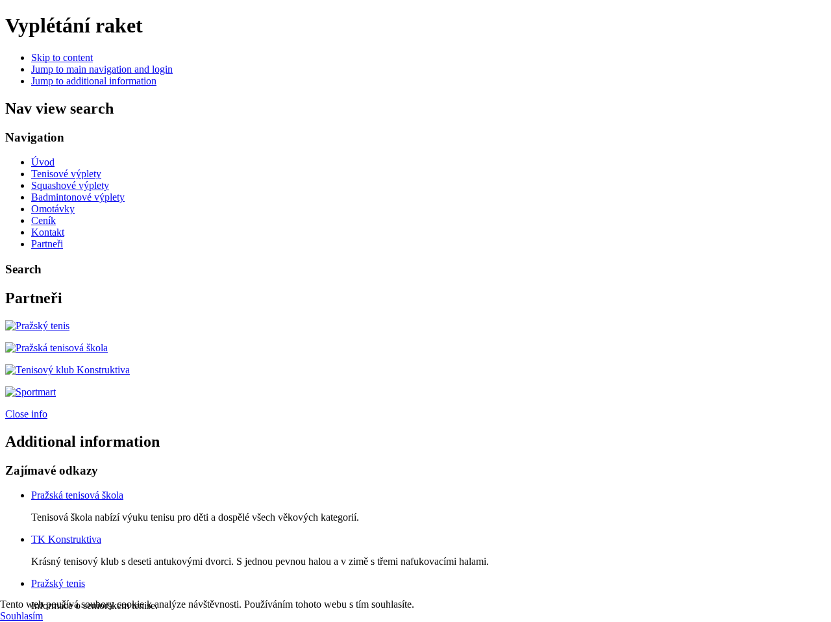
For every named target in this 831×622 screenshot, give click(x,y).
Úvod (43, 162)
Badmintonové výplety (78, 197)
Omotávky (53, 208)
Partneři (47, 243)
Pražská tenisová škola (77, 495)
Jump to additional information (93, 80)
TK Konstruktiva (66, 539)
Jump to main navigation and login (102, 69)
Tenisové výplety (66, 173)
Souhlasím (21, 615)
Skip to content (62, 57)
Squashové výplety (70, 185)
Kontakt (47, 232)
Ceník (43, 220)
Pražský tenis (58, 583)
